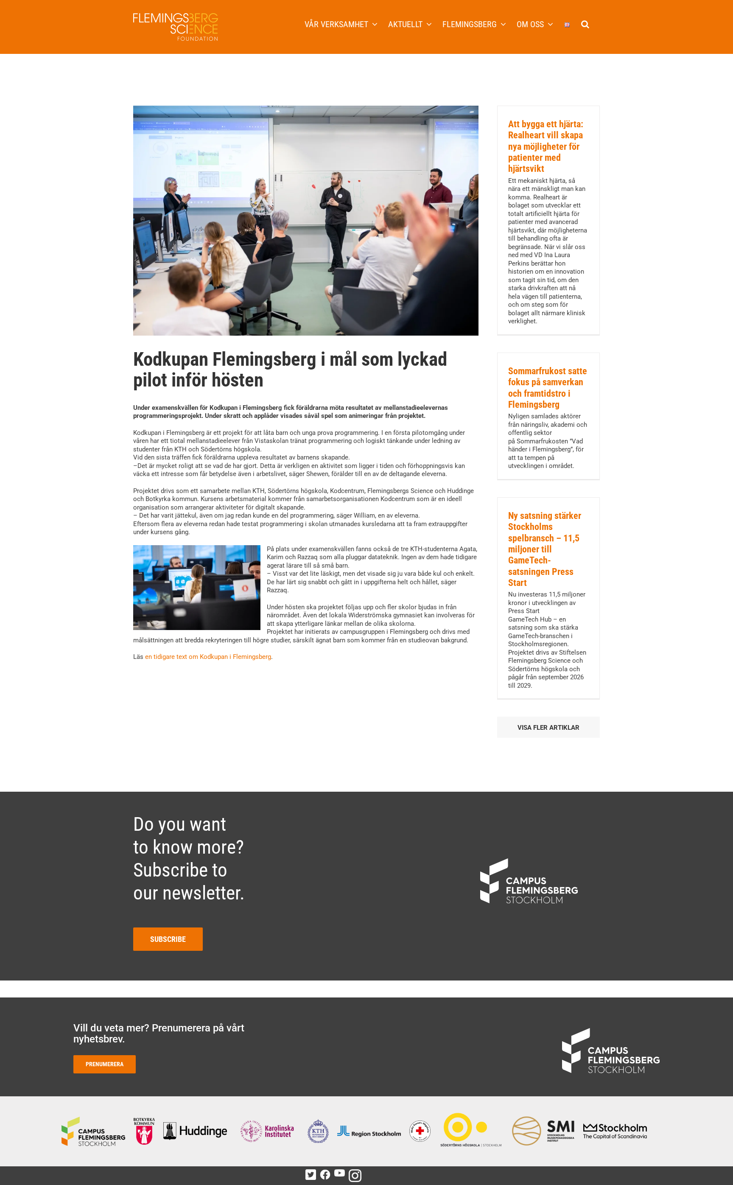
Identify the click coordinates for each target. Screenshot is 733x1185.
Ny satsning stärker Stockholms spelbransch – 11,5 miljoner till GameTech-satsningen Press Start (544, 549)
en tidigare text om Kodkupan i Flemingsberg (208, 657)
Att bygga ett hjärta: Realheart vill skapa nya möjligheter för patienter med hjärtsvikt (545, 146)
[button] (585, 23)
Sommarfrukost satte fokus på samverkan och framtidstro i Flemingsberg (547, 388)
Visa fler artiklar (548, 727)
